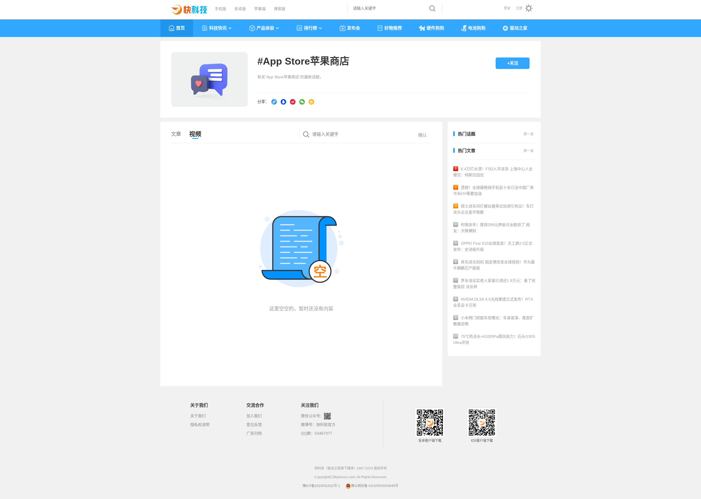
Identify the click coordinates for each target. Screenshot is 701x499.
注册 (519, 8)
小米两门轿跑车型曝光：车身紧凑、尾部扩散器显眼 (493, 321)
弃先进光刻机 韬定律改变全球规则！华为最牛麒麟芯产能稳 (494, 265)
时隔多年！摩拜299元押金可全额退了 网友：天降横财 (491, 228)
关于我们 (198, 416)
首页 (180, 28)
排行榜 (310, 28)
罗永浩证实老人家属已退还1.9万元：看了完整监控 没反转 (494, 283)
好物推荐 (393, 28)
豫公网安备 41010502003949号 (374, 486)
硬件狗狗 (435, 28)
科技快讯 (218, 28)
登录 (507, 8)
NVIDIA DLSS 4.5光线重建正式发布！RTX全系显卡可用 (493, 302)
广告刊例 (254, 433)
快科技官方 (325, 424)
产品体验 (265, 28)
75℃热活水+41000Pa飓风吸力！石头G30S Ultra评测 (494, 339)
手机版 (220, 9)
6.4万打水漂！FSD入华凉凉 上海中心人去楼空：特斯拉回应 (493, 172)
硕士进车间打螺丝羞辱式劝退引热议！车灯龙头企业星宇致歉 (493, 209)
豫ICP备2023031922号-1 (321, 486)
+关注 (512, 63)
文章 (176, 134)
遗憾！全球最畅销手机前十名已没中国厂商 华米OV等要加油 (493, 190)
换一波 (528, 151)
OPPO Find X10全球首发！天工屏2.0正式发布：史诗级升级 (492, 246)
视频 (195, 134)
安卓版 (240, 9)
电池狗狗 (476, 28)
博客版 (279, 9)
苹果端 (260, 9)
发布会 (353, 28)
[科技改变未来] (185, 8)
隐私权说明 (199, 424)
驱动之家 (518, 28)
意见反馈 (254, 424)
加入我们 (254, 416)
